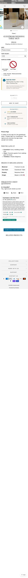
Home (13, 33)
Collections (14, 261)
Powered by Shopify (14, 287)
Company (13, 264)
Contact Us (13, 276)
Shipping (7, 44)
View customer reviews (9, 220)
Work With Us (13, 268)
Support (13, 272)
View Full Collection (14, 229)
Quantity (14, 95)
